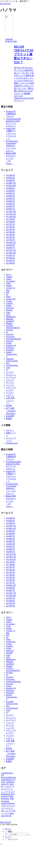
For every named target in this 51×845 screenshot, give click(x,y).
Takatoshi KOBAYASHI (12, 360)
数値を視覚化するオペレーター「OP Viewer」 (11, 158)
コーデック (11, 377)
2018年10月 (11, 186)
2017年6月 (10, 227)
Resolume (10, 350)
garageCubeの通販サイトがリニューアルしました (11, 133)
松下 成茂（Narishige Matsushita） (11, 411)
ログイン (10, 430)
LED (8, 314)
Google (9, 301)
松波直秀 (10, 416)
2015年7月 (10, 255)
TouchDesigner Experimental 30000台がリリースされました (12, 146)
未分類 (9, 406)
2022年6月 (10, 175)
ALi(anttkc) (10, 281)
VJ (7, 370)
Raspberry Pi (11, 345)
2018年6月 (10, 196)
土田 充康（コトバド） (10, 400)
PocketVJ (9, 334)
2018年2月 (10, 206)
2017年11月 (11, 214)
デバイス (10, 382)
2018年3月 (10, 204)
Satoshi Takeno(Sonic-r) (11, 354)
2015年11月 (11, 250)
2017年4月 (10, 232)
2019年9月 (10, 180)
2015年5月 (10, 261)
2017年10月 (11, 217)
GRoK (8, 306)
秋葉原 (9, 419)
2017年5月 (10, 230)
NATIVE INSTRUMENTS (13, 326)
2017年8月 (10, 222)
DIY (8, 292)
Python (9, 343)
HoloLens (10, 308)
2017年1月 (10, 240)
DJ (7, 294)
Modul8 (9, 323)
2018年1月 (10, 209)
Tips (7, 363)
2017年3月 (10, 235)
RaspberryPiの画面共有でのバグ (11, 113)
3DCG (8, 275)
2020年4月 (10, 178)
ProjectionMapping (13, 339)
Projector (9, 341)
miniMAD (10, 321)
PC (7, 332)
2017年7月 (10, 224)
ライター (10, 393)
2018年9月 (10, 188)
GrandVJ (9, 303)
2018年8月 (10, 191)
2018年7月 (10, 193)
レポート (10, 395)
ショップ (10, 380)
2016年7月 (10, 248)
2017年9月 (10, 219)
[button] (29, 834)
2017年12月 (11, 211)
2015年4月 (10, 263)
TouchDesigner (12, 365)
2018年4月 (10, 201)
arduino (9, 286)
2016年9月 (10, 245)
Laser (8, 312)
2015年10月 (11, 253)
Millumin (9, 319)
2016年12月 (11, 242)
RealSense (10, 348)
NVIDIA (9, 330)
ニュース (10, 385)
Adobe (8, 279)
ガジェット (11, 375)
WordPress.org (11, 443)
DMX (8, 297)
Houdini (9, 310)
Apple (8, 283)
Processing (10, 337)
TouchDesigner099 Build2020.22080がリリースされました (13, 122)
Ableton (9, 277)
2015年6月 (10, 258)
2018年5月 (10, 199)
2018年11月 (11, 183)
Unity (8, 368)
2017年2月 (10, 237)
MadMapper (11, 317)
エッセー (10, 372)
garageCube (10, 299)
